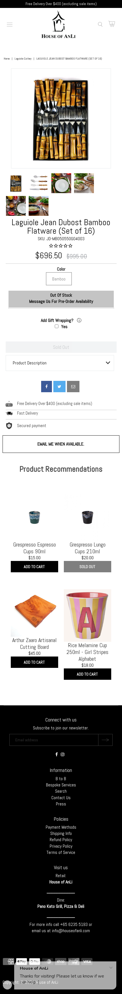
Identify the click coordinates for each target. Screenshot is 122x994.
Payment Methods (61, 827)
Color (61, 269)
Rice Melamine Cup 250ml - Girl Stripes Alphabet (87, 652)
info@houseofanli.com (71, 931)
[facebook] (46, 386)
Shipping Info (61, 833)
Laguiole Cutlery (22, 58)
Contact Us (61, 798)
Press (61, 804)
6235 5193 (78, 924)
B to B (61, 779)
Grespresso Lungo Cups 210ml (88, 548)
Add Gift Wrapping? (58, 320)
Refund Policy (61, 840)
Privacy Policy (61, 846)
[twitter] (59, 386)
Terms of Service (61, 852)
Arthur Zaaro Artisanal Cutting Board (34, 643)
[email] (73, 386)
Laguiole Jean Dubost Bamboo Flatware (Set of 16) (61, 226)
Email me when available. (60, 444)
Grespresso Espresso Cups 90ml (34, 548)
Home (7, 58)
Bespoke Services (61, 785)
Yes (64, 327)
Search (61, 791)
